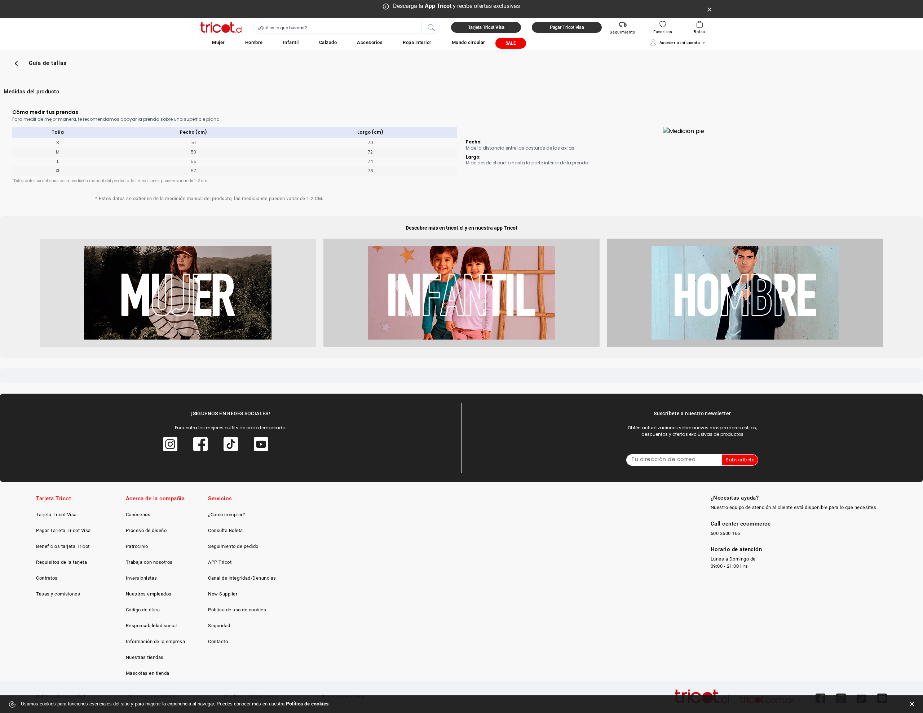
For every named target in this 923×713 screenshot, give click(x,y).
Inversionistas (141, 578)
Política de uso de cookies (237, 609)
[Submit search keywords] (431, 27)
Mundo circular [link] (468, 42)
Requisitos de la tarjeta (61, 562)
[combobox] (346, 27)
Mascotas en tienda (147, 673)
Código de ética (143, 609)
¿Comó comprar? (226, 514)
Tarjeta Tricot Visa (56, 514)
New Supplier (222, 594)
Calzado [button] (328, 42)
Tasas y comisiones (58, 594)
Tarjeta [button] (486, 27)
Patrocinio (137, 546)
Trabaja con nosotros (149, 562)
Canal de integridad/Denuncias (242, 578)
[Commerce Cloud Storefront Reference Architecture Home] (221, 27)
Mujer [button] (218, 42)
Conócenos (138, 514)
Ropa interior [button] (417, 42)
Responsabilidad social (151, 625)
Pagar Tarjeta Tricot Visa (63, 530)
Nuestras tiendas (145, 657)
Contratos (47, 578)
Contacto (218, 641)
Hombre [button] (254, 42)
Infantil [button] (291, 42)
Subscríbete (740, 460)
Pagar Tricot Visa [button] (567, 27)
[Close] (709, 9)
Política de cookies (307, 704)
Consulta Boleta (225, 530)
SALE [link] (510, 43)
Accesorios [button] (370, 42)
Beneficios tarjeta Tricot (63, 546)
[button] (218, 42)
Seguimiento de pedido (233, 546)
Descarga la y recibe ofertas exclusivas (456, 6)
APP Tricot (219, 562)
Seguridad (219, 625)
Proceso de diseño (146, 530)
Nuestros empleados (149, 594)
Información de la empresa (155, 641)
